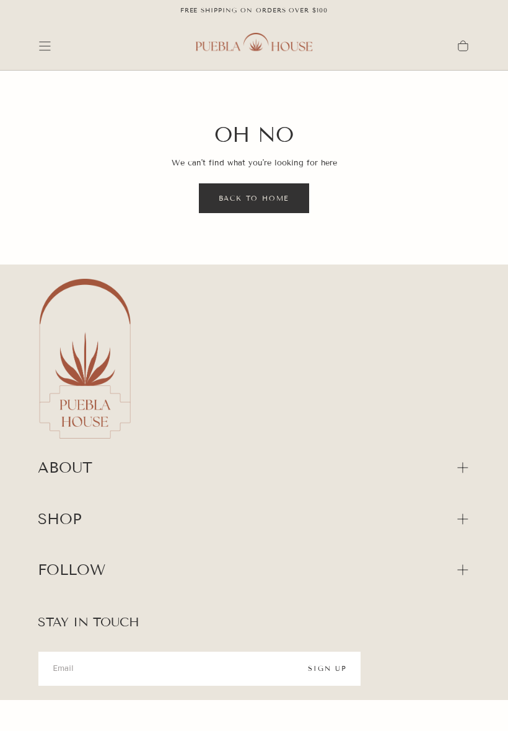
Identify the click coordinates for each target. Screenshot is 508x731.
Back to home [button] (254, 198)
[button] (45, 46)
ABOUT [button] (65, 467)
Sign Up (327, 668)
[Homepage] (254, 46)
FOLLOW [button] (71, 570)
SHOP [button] (60, 519)
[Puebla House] (85, 360)
